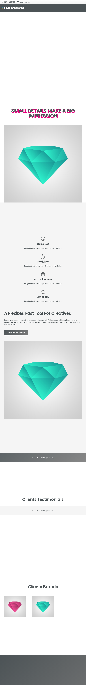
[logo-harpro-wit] (13, 8)
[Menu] (83, 8)
